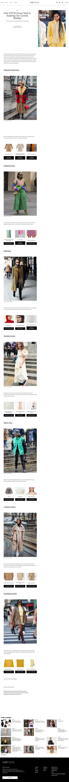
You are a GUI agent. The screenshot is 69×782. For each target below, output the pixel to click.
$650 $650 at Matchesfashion (20, 158)
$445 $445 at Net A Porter (9, 415)
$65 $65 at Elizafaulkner (9, 328)
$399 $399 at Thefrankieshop (31, 158)
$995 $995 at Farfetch (8, 243)
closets (11, 2)
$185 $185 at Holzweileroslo (31, 328)
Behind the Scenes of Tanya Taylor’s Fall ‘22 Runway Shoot (15, 691)
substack (45, 768)
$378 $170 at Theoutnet (31, 671)
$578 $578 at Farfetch (31, 415)
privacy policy (54, 770)
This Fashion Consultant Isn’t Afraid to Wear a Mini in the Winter (16, 692)
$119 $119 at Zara (20, 415)
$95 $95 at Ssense (31, 499)
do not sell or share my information (58, 773)
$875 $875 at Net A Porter (20, 586)
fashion (2, 2)
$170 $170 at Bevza (20, 328)
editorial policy (54, 767)
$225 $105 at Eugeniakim (9, 499)
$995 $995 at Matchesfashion (9, 158)
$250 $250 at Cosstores (31, 586)
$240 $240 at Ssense (20, 671)
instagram (45, 767)
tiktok (44, 770)
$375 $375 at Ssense (32, 243)
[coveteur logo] (34, 2)
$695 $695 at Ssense (9, 586)
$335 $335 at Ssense (9, 671)
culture (15, 2)
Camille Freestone (18, 26)
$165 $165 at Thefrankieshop (20, 243)
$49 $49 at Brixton (20, 499)
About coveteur (5, 767)
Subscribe (66, 2)
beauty (6, 2)
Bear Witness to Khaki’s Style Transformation (12, 694)
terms (52, 772)
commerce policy (54, 768)
